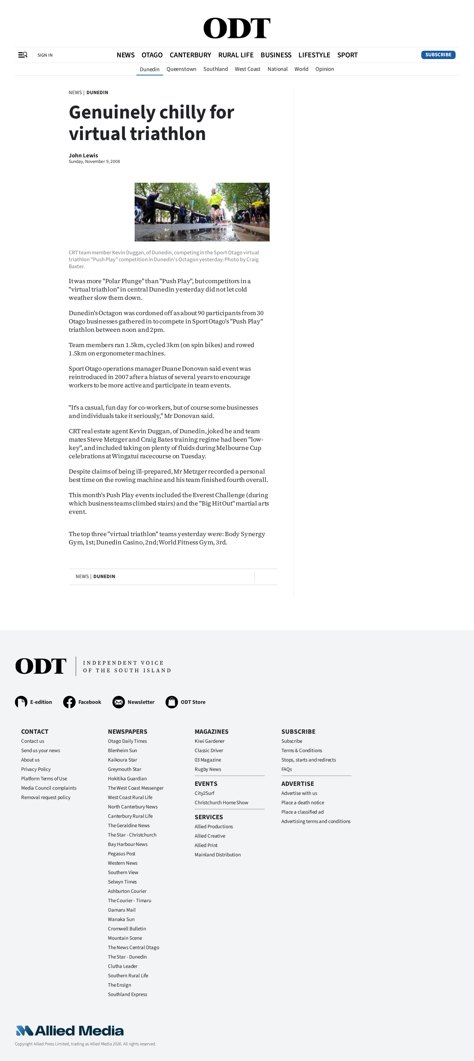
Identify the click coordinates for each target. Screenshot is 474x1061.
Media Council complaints (48, 788)
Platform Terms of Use (44, 778)
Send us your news (40, 750)
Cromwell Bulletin (127, 928)
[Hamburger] (22, 55)
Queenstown (181, 69)
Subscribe (438, 54)
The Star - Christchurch (132, 835)
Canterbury (190, 55)
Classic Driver (209, 750)
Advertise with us (299, 793)
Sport (347, 55)
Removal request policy (45, 797)
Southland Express (127, 994)
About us (30, 760)
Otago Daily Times (127, 741)
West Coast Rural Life (130, 797)
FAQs (286, 769)
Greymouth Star (124, 769)
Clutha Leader (122, 966)
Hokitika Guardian (127, 778)
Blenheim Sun (122, 750)
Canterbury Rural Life (130, 816)
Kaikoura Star (122, 760)
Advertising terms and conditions (315, 821)
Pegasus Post (121, 853)
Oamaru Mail (121, 910)
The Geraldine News (129, 825)
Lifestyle (314, 55)
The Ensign (119, 985)
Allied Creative (210, 836)
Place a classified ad (302, 812)
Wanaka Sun (121, 919)
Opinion (324, 69)
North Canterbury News (133, 807)
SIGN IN (45, 55)
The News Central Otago (133, 947)
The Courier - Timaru (129, 900)
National (278, 69)
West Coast (248, 69)
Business (276, 55)
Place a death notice (302, 802)
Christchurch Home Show (221, 802)
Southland (215, 69)
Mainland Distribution (218, 854)
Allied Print (206, 845)
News (126, 55)
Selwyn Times (122, 882)
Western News (122, 863)
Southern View (123, 872)
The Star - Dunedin (127, 957)
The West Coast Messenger (135, 788)
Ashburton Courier (127, 891)
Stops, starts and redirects (308, 760)
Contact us (32, 741)
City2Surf (204, 793)
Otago (152, 55)
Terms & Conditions (301, 750)
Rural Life (236, 55)
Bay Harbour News (127, 844)
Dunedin (150, 69)
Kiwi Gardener (210, 741)
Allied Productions (214, 826)
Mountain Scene (125, 938)
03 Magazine (208, 760)
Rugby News (208, 769)
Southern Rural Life (128, 975)
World (301, 69)
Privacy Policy (36, 769)
